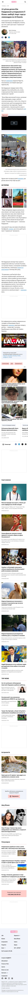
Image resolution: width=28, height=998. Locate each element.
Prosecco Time (5, 964)
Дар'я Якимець (12, 30)
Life (8, 6)
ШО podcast (4, 961)
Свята (15, 942)
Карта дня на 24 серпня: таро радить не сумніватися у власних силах (13, 776)
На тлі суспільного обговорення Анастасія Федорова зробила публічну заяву (13, 685)
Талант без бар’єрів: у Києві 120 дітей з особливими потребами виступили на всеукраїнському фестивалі (13, 713)
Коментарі (7, 444)
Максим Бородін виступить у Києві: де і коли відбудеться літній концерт (13, 503)
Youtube (15, 356)
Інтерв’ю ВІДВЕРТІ (6, 958)
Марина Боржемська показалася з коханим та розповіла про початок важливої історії (12, 603)
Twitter (18, 356)
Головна (4, 6)
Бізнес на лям (5, 970)
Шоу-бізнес (17, 939)
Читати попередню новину (8, 425)
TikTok (10, 357)
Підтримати (15, 796)
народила (11, 325)
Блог (2, 948)
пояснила (23, 290)
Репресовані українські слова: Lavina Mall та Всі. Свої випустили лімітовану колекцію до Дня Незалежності (13, 848)
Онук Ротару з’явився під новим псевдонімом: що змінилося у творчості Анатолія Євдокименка (13, 830)
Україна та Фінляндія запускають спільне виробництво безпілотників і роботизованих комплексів (12, 569)
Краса (15, 945)
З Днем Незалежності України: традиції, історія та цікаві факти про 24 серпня (13, 861)
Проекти (16, 935)
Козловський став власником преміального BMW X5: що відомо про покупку (13, 699)
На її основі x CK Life (6, 951)
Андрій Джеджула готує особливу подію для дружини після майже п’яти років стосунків (13, 666)
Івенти (3, 967)
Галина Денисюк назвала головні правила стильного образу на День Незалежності (12, 535)
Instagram (5, 357)
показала (20, 179)
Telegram (5, 356)
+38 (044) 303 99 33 (14, 895)
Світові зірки (5, 363)
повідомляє (9, 81)
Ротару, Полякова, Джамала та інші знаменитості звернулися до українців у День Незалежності (13, 876)
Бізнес (3, 939)
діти (12, 363)
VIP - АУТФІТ (17, 948)
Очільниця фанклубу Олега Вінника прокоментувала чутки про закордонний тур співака (10, 431)
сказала (11, 229)
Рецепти (3, 945)
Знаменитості (18, 363)
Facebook (10, 356)
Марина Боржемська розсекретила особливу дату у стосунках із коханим (13, 634)
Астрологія (4, 942)
